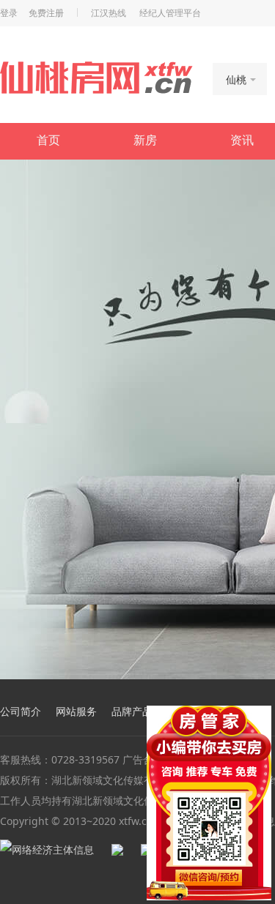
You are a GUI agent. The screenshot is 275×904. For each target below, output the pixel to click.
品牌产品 (132, 711)
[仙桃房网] (96, 78)
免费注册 (46, 13)
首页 (48, 140)
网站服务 (76, 711)
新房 (145, 140)
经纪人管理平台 (170, 13)
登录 (9, 13)
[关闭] (262, 714)
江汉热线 (108, 13)
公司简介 (20, 711)
